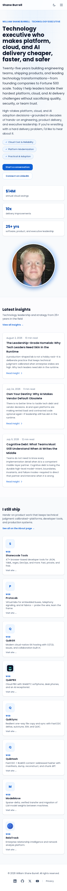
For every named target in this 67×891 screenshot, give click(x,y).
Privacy (50, 881)
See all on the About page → (18, 528)
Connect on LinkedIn (17, 176)
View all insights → (13, 324)
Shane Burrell (12, 5)
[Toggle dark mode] (54, 5)
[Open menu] (61, 5)
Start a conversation (18, 167)
